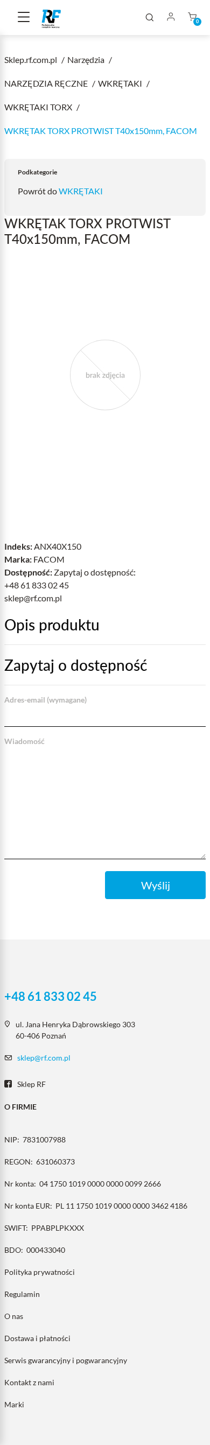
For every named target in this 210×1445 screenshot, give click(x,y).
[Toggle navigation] (24, 18)
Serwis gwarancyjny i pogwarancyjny (65, 1360)
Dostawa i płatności (37, 1338)
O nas (13, 1316)
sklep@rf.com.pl (44, 1057)
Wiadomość (24, 741)
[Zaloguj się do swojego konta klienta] (170, 17)
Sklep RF (31, 1084)
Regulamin (22, 1294)
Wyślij (155, 885)
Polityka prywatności (39, 1271)
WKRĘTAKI (81, 191)
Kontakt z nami (29, 1382)
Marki (14, 1404)
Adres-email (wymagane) (45, 699)
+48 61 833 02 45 (50, 997)
